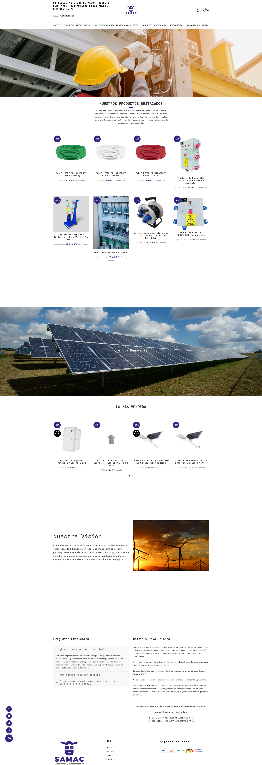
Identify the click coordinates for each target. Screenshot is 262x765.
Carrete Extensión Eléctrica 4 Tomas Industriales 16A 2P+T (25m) (151, 235)
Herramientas (177, 25)
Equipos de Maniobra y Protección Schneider (115, 25)
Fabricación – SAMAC (198, 25)
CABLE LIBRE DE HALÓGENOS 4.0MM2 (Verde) (71, 174)
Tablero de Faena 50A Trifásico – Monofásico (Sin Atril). (190, 180)
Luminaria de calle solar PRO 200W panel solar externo (190, 461)
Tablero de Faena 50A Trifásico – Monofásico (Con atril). (71, 237)
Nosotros (110, 751)
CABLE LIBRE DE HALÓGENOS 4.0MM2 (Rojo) (151, 174)
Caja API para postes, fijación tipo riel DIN (71, 461)
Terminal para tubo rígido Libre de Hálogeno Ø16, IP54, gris (111, 462)
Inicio (109, 747)
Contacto (110, 759)
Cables (56, 25)
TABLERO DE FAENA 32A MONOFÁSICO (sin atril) (191, 233)
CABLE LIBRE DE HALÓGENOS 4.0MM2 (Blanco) (111, 174)
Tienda (109, 755)
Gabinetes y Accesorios (154, 25)
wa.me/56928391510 (63, 16)
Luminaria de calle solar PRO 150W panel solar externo (151, 461)
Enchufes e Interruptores (77, 25)
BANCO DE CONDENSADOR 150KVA (111, 252)
